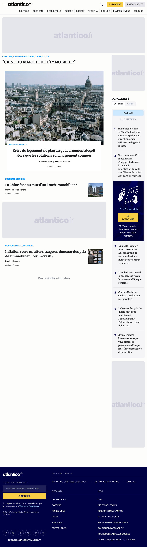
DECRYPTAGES (59, 499)
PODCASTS (57, 522)
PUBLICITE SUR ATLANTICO (110, 511)
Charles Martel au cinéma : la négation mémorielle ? (129, 295)
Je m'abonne (128, 217)
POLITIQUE (24, 11)
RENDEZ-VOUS (58, 511)
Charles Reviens (45, 161)
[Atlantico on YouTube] (43, 533)
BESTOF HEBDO (59, 528)
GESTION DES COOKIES (108, 516)
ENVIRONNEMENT (121, 11)
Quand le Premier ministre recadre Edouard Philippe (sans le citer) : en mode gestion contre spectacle (129, 255)
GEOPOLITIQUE (54, 11)
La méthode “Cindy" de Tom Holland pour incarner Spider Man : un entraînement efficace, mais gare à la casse (129, 137)
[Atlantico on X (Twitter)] (13, 533)
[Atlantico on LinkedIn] (28, 533)
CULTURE (138, 11)
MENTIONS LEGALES (107, 505)
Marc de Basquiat (62, 161)
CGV (100, 499)
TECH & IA (93, 11)
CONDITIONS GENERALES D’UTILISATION (116, 539)
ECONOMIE (38, 11)
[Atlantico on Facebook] (21, 533)
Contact (132, 481)
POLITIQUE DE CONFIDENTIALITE (113, 522)
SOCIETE (80, 11)
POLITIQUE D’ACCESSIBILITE (111, 528)
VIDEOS (55, 516)
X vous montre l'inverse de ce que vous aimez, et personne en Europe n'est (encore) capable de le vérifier (130, 344)
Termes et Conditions (29, 506)
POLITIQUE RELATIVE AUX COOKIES (114, 534)
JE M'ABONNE (114, 4)
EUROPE (69, 11)
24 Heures (118, 103)
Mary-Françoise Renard (15, 189)
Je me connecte (134, 4)
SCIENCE (105, 11)
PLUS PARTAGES (128, 119)
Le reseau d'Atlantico (107, 481)
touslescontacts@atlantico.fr (24, 540)
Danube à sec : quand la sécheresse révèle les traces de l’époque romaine (130, 277)
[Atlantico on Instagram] (36, 533)
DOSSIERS (56, 505)
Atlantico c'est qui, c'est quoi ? (69, 481)
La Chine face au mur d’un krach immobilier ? (41, 185)
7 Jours (130, 103)
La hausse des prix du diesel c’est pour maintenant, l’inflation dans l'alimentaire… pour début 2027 (130, 317)
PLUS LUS (128, 113)
